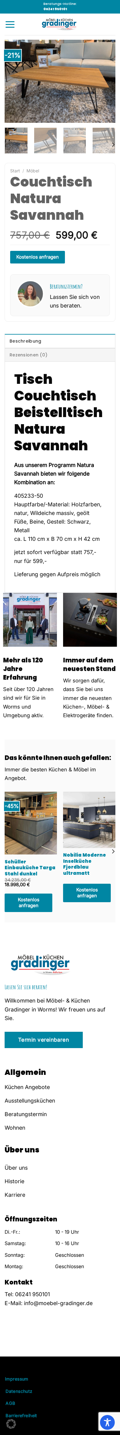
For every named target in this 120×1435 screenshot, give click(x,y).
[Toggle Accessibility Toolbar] (107, 1422)
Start (15, 170)
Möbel (32, 170)
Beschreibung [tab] (25, 341)
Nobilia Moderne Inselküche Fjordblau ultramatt (84, 864)
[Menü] (10, 24)
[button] (11, 1424)
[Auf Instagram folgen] (17, 1340)
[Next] (105, 81)
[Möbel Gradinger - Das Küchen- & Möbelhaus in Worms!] (60, 24)
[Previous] (14, 81)
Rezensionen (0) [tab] (28, 355)
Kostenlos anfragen (37, 257)
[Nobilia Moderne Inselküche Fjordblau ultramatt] (89, 820)
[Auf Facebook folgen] (8, 1340)
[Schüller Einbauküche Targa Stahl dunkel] (31, 823)
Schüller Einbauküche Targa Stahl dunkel (30, 868)
